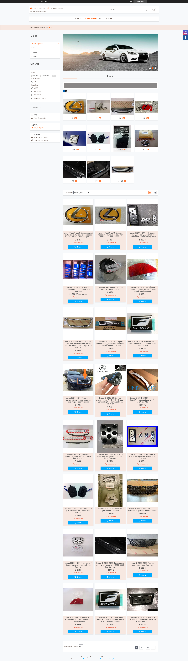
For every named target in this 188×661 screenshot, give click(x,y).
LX (144, 118)
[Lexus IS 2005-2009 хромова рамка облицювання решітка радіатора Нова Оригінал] (78, 380)
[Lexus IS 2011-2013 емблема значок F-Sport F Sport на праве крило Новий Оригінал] (110, 599)
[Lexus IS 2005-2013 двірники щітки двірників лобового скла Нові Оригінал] (78, 436)
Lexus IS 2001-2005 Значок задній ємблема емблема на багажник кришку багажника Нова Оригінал (78, 235)
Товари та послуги (40, 27)
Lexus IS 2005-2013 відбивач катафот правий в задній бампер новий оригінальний (142, 289)
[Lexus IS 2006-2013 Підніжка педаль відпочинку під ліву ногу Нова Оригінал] (142, 599)
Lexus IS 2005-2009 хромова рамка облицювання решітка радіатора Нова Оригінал (78, 400)
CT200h (72, 150)
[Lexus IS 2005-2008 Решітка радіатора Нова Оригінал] (142, 545)
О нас (101, 19)
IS (72, 118)
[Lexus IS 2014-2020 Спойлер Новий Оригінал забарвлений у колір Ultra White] (142, 380)
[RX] (146, 138)
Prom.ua (104, 657)
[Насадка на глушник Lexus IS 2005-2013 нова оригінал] (110, 269)
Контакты (109, 19)
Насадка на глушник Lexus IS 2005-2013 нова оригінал (110, 288)
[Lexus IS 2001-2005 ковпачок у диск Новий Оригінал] (110, 490)
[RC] (74, 169)
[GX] (98, 106)
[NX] (98, 169)
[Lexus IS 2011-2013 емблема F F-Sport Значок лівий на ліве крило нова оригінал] (142, 323)
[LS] (122, 138)
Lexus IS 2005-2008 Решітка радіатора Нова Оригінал (142, 564)
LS (120, 150)
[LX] (146, 106)
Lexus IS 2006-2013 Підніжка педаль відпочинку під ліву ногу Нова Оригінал (142, 619)
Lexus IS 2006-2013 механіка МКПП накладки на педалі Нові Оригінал (142, 456)
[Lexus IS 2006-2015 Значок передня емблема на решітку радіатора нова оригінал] (110, 215)
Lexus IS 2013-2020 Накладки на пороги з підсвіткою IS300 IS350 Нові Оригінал (110, 565)
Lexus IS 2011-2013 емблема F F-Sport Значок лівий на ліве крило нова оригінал (142, 344)
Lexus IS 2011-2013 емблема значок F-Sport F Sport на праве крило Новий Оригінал (110, 619)
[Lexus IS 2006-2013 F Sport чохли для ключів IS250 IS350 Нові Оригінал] (78, 490)
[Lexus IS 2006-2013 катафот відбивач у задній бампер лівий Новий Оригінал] (78, 599)
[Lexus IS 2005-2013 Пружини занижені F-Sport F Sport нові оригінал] (78, 269)
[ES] (122, 106)
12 (148, 648)
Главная (78, 19)
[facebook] (64, 91)
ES (120, 118)
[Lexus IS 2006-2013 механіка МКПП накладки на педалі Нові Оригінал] (142, 436)
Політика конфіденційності (108, 659)
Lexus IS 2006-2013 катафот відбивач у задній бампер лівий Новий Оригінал (78, 619)
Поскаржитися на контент (91, 659)
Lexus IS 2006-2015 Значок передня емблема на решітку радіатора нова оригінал (110, 235)
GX (96, 118)
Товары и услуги (90, 19)
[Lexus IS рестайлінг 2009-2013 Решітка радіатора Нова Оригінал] (142, 490)
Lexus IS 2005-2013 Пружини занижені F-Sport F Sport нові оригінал (78, 289)
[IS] (74, 106)
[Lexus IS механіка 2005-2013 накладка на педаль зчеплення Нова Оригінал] (110, 436)
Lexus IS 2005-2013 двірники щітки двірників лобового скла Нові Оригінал (78, 456)
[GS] (98, 138)
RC (73, 181)
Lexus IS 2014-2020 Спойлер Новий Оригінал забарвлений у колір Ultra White (142, 400)
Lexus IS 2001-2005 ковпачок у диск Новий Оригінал (110, 510)
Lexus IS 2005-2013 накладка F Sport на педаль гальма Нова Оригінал (78, 565)
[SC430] (122, 169)
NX (96, 181)
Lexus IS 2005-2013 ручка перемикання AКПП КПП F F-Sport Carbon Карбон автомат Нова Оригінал (110, 401)
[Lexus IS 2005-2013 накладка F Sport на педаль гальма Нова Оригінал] (78, 545)
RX (144, 150)
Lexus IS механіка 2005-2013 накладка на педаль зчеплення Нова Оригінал (110, 456)
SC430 (120, 181)
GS (96, 150)
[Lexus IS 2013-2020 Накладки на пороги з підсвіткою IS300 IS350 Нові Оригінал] (110, 545)
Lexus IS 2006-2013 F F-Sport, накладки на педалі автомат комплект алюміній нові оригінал (142, 235)
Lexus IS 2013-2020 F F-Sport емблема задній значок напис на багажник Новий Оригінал (110, 344)
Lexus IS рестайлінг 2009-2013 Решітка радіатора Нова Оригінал (142, 510)
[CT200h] (74, 138)
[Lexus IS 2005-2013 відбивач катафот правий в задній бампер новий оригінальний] (142, 269)
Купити (79, 247)
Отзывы (34, 52)
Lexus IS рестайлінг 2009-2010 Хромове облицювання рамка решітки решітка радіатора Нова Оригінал (78, 344)
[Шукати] (146, 10)
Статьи (34, 56)
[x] (66, 91)
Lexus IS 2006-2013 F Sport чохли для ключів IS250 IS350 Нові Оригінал (78, 511)
